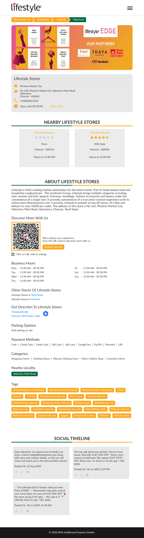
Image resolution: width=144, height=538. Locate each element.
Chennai (61, 19)
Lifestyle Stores (44, 132)
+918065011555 (29, 101)
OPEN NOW (56, 106)
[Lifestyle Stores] (26, 8)
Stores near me (22, 19)
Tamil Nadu (43, 19)
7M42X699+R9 (19, 312)
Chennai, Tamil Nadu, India (25, 316)
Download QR (53, 247)
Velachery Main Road (24, 374)
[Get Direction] (45, 316)
